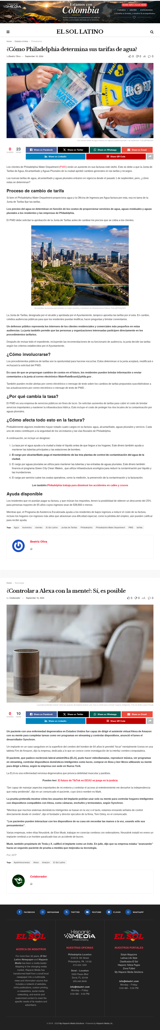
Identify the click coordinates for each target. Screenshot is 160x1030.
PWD (63, 167)
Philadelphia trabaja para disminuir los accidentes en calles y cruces (87, 485)
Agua (16, 527)
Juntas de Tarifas (69, 527)
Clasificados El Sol (129, 961)
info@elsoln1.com (80, 986)
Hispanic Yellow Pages (129, 964)
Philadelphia (36, 41)
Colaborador (14, 597)
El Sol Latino (52, 527)
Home (9, 41)
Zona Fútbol (129, 968)
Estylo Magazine (129, 954)
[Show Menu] (8, 31)
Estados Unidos (21, 41)
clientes (38, 527)
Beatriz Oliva (14, 56)
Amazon (46, 862)
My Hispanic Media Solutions (129, 971)
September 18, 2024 (34, 56)
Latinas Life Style (128, 957)
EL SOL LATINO (79, 31)
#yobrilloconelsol (22, 862)
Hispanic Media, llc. (104, 1023)
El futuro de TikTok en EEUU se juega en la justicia (88, 780)
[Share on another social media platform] (150, 157)
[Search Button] (151, 31)
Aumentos (27, 527)
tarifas (139, 527)
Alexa (36, 862)
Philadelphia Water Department (110, 527)
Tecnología (19, 582)
